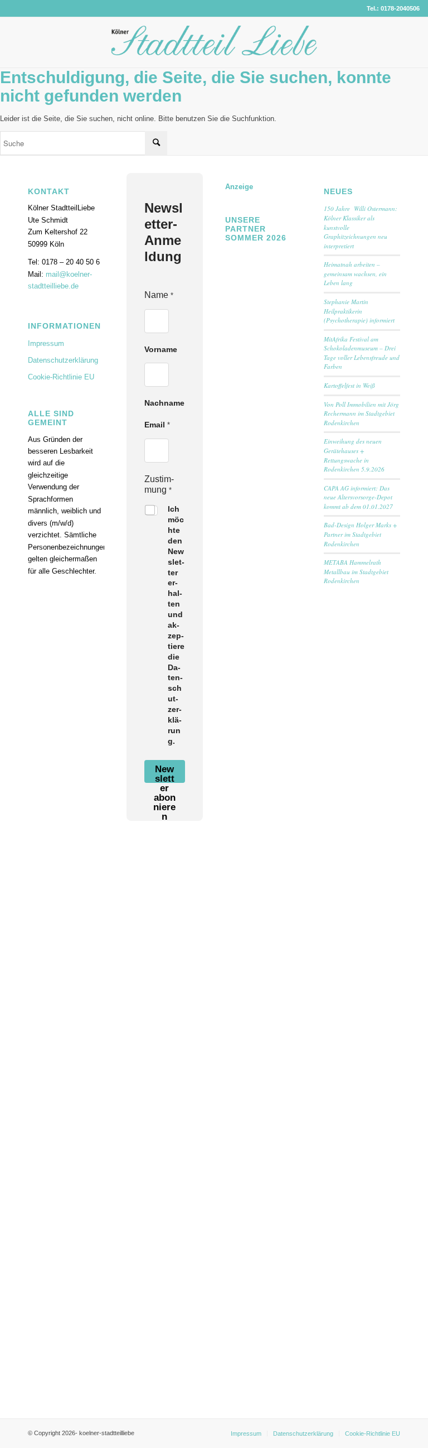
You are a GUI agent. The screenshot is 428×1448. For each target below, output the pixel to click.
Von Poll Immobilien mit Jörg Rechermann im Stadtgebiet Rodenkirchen (361, 413)
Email (157, 424)
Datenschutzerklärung (63, 360)
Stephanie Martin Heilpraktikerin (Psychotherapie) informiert (359, 310)
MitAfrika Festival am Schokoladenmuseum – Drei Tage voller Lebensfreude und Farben (362, 353)
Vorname (160, 349)
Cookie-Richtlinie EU (61, 377)
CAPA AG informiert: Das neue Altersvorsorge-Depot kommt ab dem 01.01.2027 (358, 497)
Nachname (164, 402)
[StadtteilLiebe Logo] (214, 51)
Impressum (46, 343)
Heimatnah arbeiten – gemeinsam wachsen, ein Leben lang (355, 273)
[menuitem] (246, 1433)
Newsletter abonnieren (164, 773)
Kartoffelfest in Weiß (349, 385)
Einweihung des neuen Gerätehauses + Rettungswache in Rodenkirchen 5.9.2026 (354, 455)
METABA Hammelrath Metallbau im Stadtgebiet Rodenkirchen (356, 571)
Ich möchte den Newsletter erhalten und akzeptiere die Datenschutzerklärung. (176, 624)
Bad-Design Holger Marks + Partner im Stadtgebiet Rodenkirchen (360, 534)
